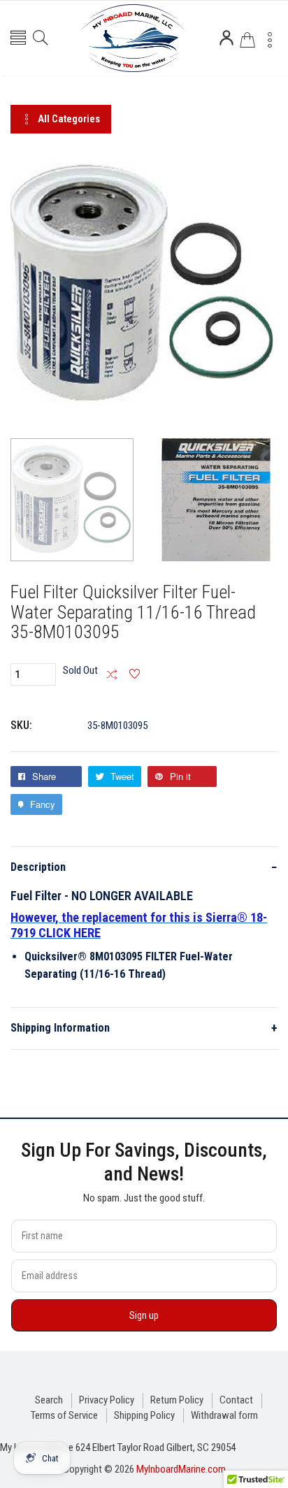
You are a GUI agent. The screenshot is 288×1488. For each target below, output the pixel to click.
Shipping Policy (144, 1415)
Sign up (144, 1315)
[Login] (226, 38)
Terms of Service (64, 1415)
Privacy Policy (106, 1400)
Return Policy (176, 1400)
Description (144, 867)
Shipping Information (144, 1027)
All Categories (69, 119)
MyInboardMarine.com (181, 1469)
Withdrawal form (224, 1415)
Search (49, 1400)
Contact (236, 1400)
